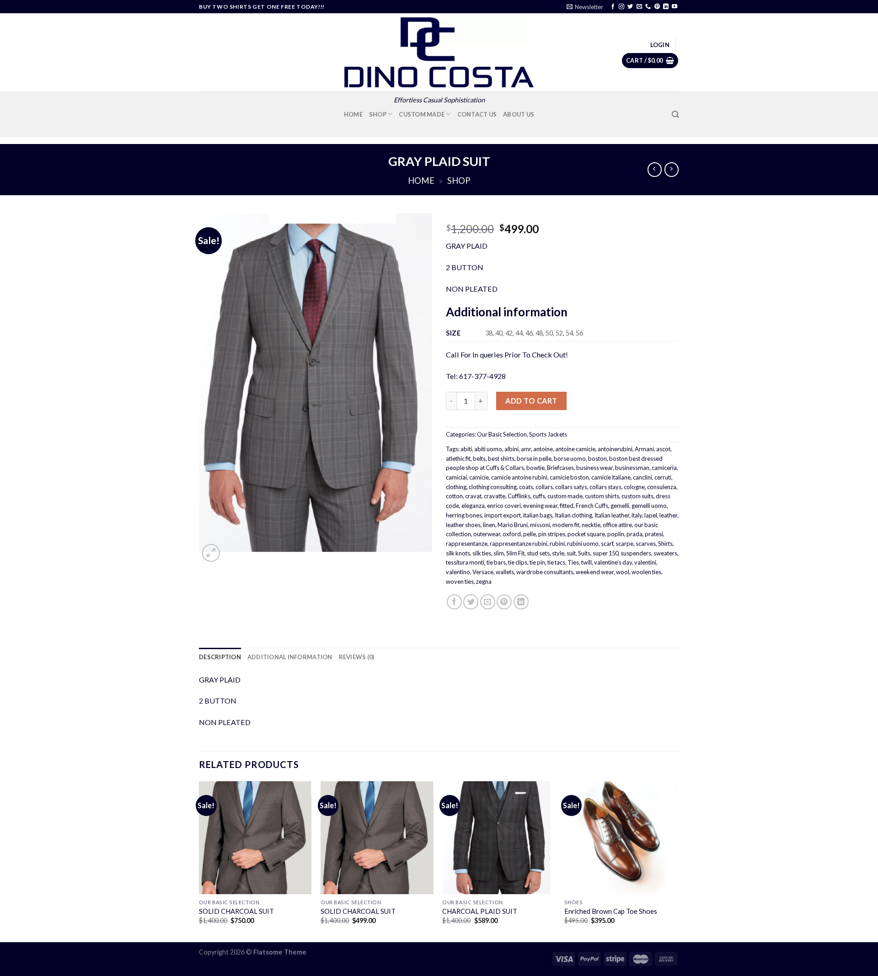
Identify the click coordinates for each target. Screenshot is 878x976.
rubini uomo (583, 543)
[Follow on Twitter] (630, 7)
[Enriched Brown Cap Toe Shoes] (620, 837)
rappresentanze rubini (518, 543)
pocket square (586, 534)
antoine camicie (575, 449)
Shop (377, 114)
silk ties (481, 553)
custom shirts (602, 496)
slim (498, 553)
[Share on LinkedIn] (521, 601)
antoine (543, 449)
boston (597, 458)
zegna (484, 581)
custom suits (637, 496)
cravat (473, 496)
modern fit (565, 524)
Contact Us (477, 114)
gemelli (619, 505)
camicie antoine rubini (519, 477)
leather (668, 515)
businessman (632, 467)
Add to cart (531, 400)
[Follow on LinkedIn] (666, 7)
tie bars (496, 562)
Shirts (665, 543)
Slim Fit (515, 553)
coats (526, 487)
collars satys (571, 487)
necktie (591, 524)
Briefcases (560, 467)
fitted (566, 505)
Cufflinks (519, 496)
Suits (584, 553)
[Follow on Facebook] (613, 7)
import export (502, 515)
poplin (615, 534)
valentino (458, 572)
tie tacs (556, 562)
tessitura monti (465, 562)
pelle (529, 534)
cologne (634, 487)
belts (479, 458)
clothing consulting (493, 487)
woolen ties (646, 572)
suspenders (636, 553)
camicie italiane (611, 477)
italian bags (537, 515)
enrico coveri (504, 505)
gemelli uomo (649, 505)
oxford (512, 534)
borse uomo (570, 458)
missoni (540, 524)
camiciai (456, 477)
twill (586, 562)
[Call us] (648, 7)
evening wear (540, 505)
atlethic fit (458, 458)
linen (489, 524)
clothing (456, 487)
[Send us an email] (639, 7)
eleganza (473, 505)
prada (634, 534)
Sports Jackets (548, 434)
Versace (482, 572)
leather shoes (463, 524)
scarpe (624, 543)
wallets (505, 572)
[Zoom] (211, 553)
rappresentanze (466, 543)
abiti (466, 449)
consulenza (661, 487)
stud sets (538, 553)
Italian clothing (573, 515)
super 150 (605, 553)
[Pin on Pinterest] (504, 601)
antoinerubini (615, 449)
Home (353, 114)
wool (622, 572)
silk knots (458, 553)
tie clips (517, 562)
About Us (518, 114)
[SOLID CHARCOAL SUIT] (255, 837)
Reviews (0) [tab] (357, 657)
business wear (594, 467)
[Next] (676, 860)
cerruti (662, 477)
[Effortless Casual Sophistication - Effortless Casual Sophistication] (439, 52)
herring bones (464, 515)
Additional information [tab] (289, 657)
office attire (617, 524)
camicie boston (569, 477)
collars (544, 487)
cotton (454, 496)
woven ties (460, 581)
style (558, 553)
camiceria (664, 467)
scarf (607, 543)
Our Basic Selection (502, 434)
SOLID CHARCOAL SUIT (236, 911)
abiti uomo (488, 449)
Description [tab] (220, 657)
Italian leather (611, 515)
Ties (573, 562)
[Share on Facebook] (454, 601)
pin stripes (551, 534)
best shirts (501, 458)
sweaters (665, 553)
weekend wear (595, 572)
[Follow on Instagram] (621, 7)
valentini (645, 562)
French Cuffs (592, 505)
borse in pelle (534, 458)
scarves (646, 543)
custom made (565, 496)
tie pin (537, 562)
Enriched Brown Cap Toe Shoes (610, 911)
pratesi (654, 534)
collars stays (605, 487)
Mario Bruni (513, 524)
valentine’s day (613, 562)
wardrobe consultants (544, 572)
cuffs (539, 496)
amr (526, 449)
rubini (557, 543)
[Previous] (199, 860)
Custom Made (421, 114)
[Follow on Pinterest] (657, 7)
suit (571, 553)
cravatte (494, 496)
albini (511, 449)
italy (637, 515)
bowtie (535, 467)
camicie (479, 477)
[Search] (675, 114)
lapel (650, 515)
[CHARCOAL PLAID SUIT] (498, 837)
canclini (642, 477)
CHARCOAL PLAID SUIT (479, 911)
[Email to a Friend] (487, 601)
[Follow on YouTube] (674, 7)
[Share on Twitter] (470, 601)
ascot (663, 449)
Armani (644, 449)
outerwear (486, 534)
